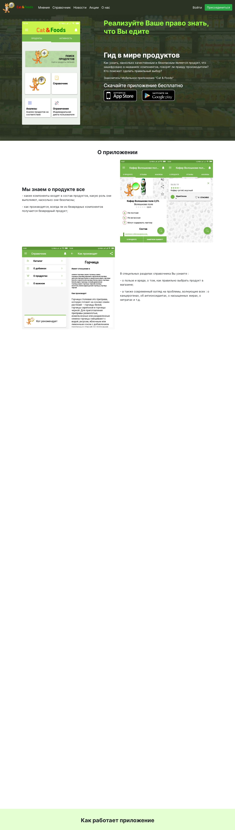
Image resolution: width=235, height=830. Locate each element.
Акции (94, 7)
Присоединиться (218, 7)
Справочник (61, 7)
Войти (197, 7)
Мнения (44, 7)
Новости (80, 7)
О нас (106, 7)
